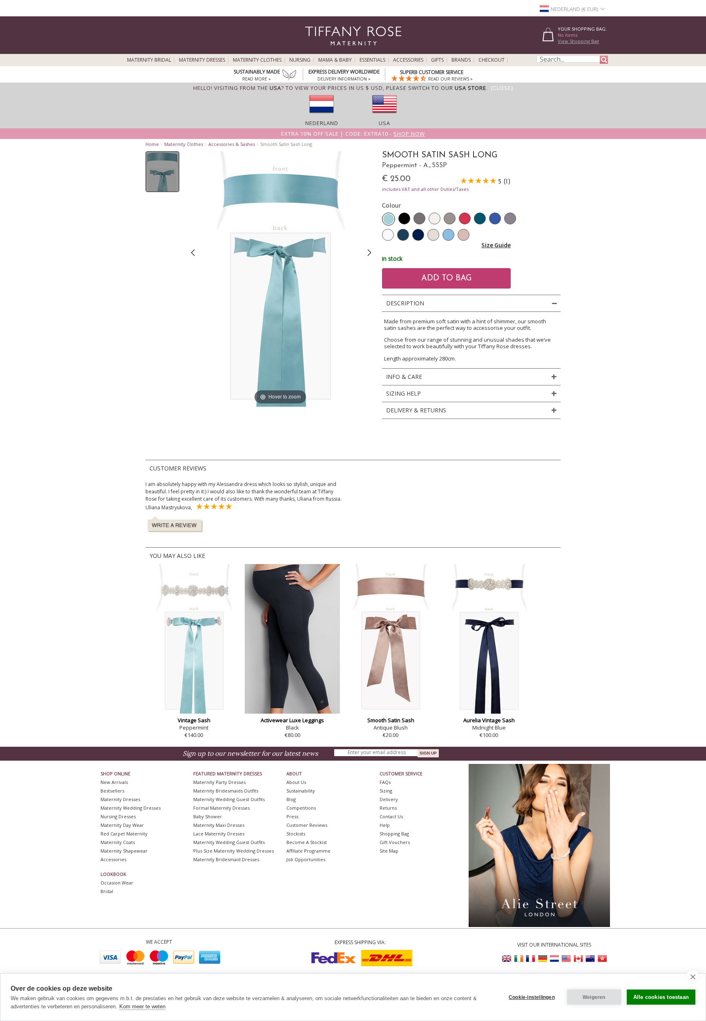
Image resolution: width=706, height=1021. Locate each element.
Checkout (491, 60)
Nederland (321, 123)
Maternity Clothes (257, 60)
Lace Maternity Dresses (218, 834)
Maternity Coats (118, 842)
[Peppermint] (388, 219)
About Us (296, 782)
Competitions (301, 808)
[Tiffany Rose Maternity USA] (566, 958)
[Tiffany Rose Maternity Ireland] (519, 958)
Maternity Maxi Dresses (218, 825)
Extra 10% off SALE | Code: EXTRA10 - (353, 133)
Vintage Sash (194, 720)
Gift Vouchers (395, 842)
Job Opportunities (305, 859)
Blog (291, 799)
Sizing (386, 791)
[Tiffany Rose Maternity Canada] (578, 958)
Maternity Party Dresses (219, 782)
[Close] (502, 88)
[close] (692, 976)
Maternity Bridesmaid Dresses (226, 859)
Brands (461, 60)
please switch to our (436, 88)
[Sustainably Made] (289, 75)
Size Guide (496, 245)
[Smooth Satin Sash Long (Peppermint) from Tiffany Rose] (162, 171)
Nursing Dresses (118, 816)
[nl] (321, 115)
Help (385, 825)
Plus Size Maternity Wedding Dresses (233, 851)
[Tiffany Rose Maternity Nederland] (554, 958)
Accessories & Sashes (231, 144)
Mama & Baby (335, 60)
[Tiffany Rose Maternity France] (530, 958)
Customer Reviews (306, 825)
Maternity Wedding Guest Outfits (229, 799)
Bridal (107, 891)
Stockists (295, 834)
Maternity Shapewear (124, 851)
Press (292, 816)
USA (384, 123)
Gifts (437, 60)
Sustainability (300, 791)
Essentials (372, 60)
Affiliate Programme (308, 851)
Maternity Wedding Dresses (131, 808)
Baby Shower (207, 816)
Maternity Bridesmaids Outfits (225, 791)
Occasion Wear (117, 883)
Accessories (408, 60)
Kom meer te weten (142, 1006)
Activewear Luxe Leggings (292, 720)
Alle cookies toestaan (661, 997)
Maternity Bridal (149, 60)
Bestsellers (112, 791)
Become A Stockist (306, 842)
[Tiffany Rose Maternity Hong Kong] (602, 958)
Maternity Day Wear (122, 825)
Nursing (300, 60)
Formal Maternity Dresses (221, 808)
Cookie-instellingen (532, 997)
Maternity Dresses (202, 60)
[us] (384, 115)
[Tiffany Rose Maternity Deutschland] (542, 958)
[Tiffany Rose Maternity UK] (507, 958)
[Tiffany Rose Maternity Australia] (590, 958)
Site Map (389, 851)
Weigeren (594, 997)
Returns (388, 808)
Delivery (389, 799)
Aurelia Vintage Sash (489, 720)
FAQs (385, 782)
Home (152, 144)
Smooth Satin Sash (390, 720)
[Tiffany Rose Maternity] (316, 50)
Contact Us (391, 816)
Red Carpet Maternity (124, 834)
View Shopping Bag (578, 41)
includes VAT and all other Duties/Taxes (425, 189)
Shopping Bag (394, 834)
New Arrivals (114, 782)
